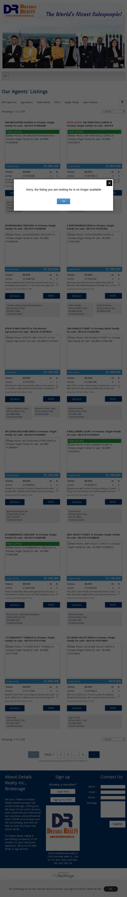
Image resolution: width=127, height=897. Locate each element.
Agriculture (27, 102)
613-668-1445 (74, 414)
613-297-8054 (74, 517)
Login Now (63, 791)
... (75, 754)
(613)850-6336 (103, 311)
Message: (92, 802)
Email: (92, 792)
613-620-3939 (13, 723)
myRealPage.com (63, 876)
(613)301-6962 (13, 311)
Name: (92, 786)
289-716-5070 (13, 517)
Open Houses (90, 102)
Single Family (72, 102)
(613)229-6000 (41, 414)
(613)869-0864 (13, 414)
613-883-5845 (74, 723)
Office (57, 102)
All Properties (9, 102)
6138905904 (12, 208)
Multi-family (43, 102)
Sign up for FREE (63, 799)
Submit (117, 824)
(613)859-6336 (75, 311)
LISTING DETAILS (14, 296)
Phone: (92, 797)
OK (111, 889)
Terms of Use (93, 888)
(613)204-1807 (13, 620)
